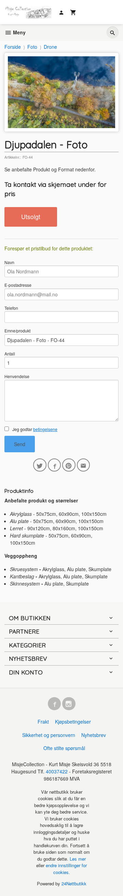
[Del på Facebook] (54, 465)
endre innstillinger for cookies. (66, 868)
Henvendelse (16, 376)
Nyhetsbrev (93, 734)
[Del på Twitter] (39, 465)
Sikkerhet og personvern (48, 734)
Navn (9, 262)
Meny (19, 32)
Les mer (78, 858)
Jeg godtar (34, 429)
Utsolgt (30, 216)
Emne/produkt (17, 330)
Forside (12, 46)
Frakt (43, 721)
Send (19, 444)
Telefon (11, 308)
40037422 (57, 771)
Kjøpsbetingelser (73, 721)
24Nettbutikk (74, 883)
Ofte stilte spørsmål (64, 748)
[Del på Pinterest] (69, 465)
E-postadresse (17, 285)
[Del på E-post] (83, 465)
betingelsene (45, 429)
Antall (9, 353)
